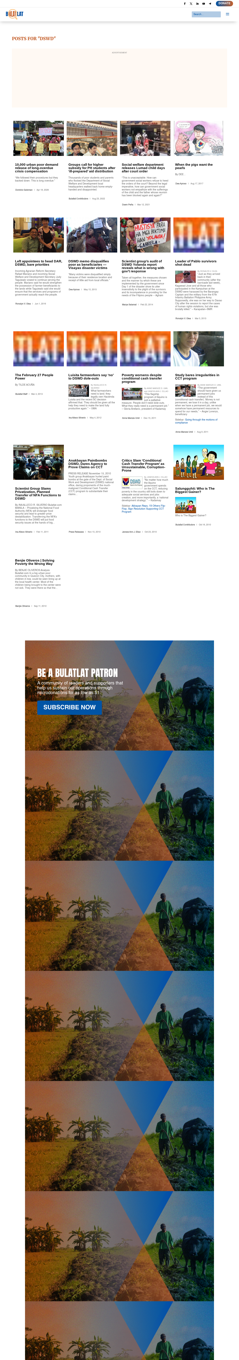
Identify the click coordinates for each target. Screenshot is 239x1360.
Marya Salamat (129, 305)
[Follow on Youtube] (203, 3)
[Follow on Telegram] (210, 3)
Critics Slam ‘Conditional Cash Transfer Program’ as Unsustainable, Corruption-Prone (145, 490)
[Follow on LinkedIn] (197, 3)
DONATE (224, 3)
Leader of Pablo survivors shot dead (198, 269)
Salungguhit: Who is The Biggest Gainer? (198, 490)
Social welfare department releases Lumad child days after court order (145, 164)
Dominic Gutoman (24, 190)
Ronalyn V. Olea (23, 304)
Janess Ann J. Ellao (131, 532)
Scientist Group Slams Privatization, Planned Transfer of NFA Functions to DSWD (38, 490)
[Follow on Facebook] (184, 3)
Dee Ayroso (181, 184)
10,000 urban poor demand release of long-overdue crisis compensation (38, 164)
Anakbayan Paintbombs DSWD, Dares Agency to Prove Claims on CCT (92, 490)
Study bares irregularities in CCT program (198, 383)
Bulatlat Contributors (78, 199)
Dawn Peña (127, 205)
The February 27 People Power (38, 383)
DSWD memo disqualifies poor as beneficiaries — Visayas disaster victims (92, 269)
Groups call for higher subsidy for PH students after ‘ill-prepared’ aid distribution (92, 164)
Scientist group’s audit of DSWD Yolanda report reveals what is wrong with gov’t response (145, 269)
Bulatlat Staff (21, 394)
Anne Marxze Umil (131, 418)
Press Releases (76, 532)
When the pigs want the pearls (198, 164)
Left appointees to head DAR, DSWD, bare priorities (38, 269)
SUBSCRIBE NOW (69, 708)
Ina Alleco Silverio (77, 418)
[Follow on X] (191, 3)
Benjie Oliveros (22, 606)
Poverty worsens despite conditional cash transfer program (145, 383)
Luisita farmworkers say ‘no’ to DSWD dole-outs (92, 383)
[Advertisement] (119, 80)
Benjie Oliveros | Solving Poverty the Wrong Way (38, 577)
